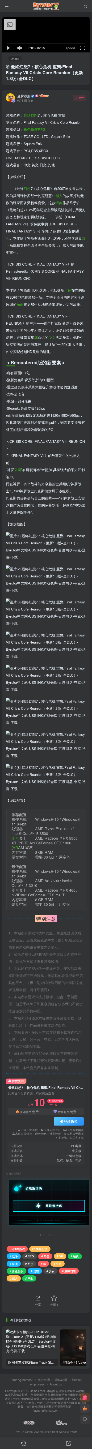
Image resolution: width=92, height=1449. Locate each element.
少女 (51, 337)
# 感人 (14, 1278)
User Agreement (21, 1379)
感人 (59, 195)
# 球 (43, 1264)
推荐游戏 (19, 1249)
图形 (15, 838)
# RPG (29, 1256)
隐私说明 (61, 1379)
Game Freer (37, 1391)
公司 (17, 469)
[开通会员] (85, 1408)
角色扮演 (31, 129)
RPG (42, 129)
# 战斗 (14, 1256)
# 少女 (50, 1271)
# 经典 (75, 1256)
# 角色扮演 (16, 1271)
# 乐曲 (29, 1278)
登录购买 (70, 1121)
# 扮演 (14, 1264)
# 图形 (29, 1264)
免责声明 (44, 1379)
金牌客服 (23, 96)
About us (56, 1384)
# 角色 (45, 1256)
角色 (67, 290)
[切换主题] (85, 1419)
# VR (60, 1256)
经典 (59, 202)
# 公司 (58, 1264)
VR (15, 847)
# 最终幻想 (69, 1271)
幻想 (27, 188)
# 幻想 (35, 1271)
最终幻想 (31, 115)
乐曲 (20, 304)
